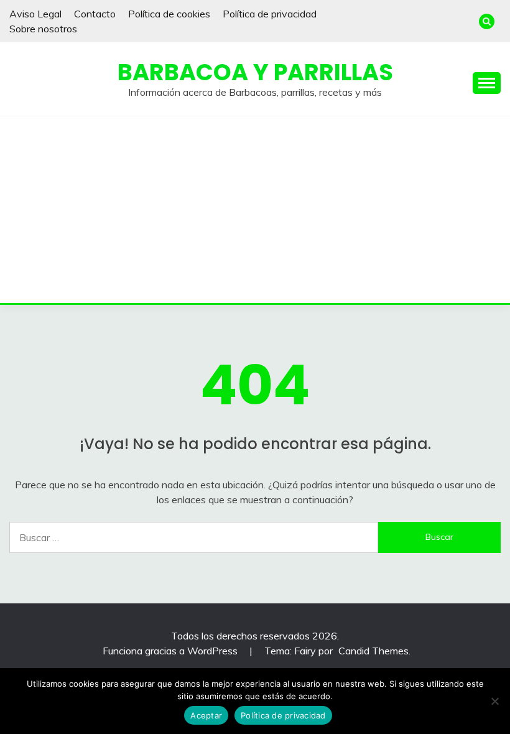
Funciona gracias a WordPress (171, 650)
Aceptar (206, 715)
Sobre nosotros (43, 28)
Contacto (95, 13)
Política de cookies (169, 13)
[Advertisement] (255, 210)
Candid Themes (373, 650)
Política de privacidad (270, 13)
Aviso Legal (35, 13)
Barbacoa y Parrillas (255, 72)
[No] (494, 701)
